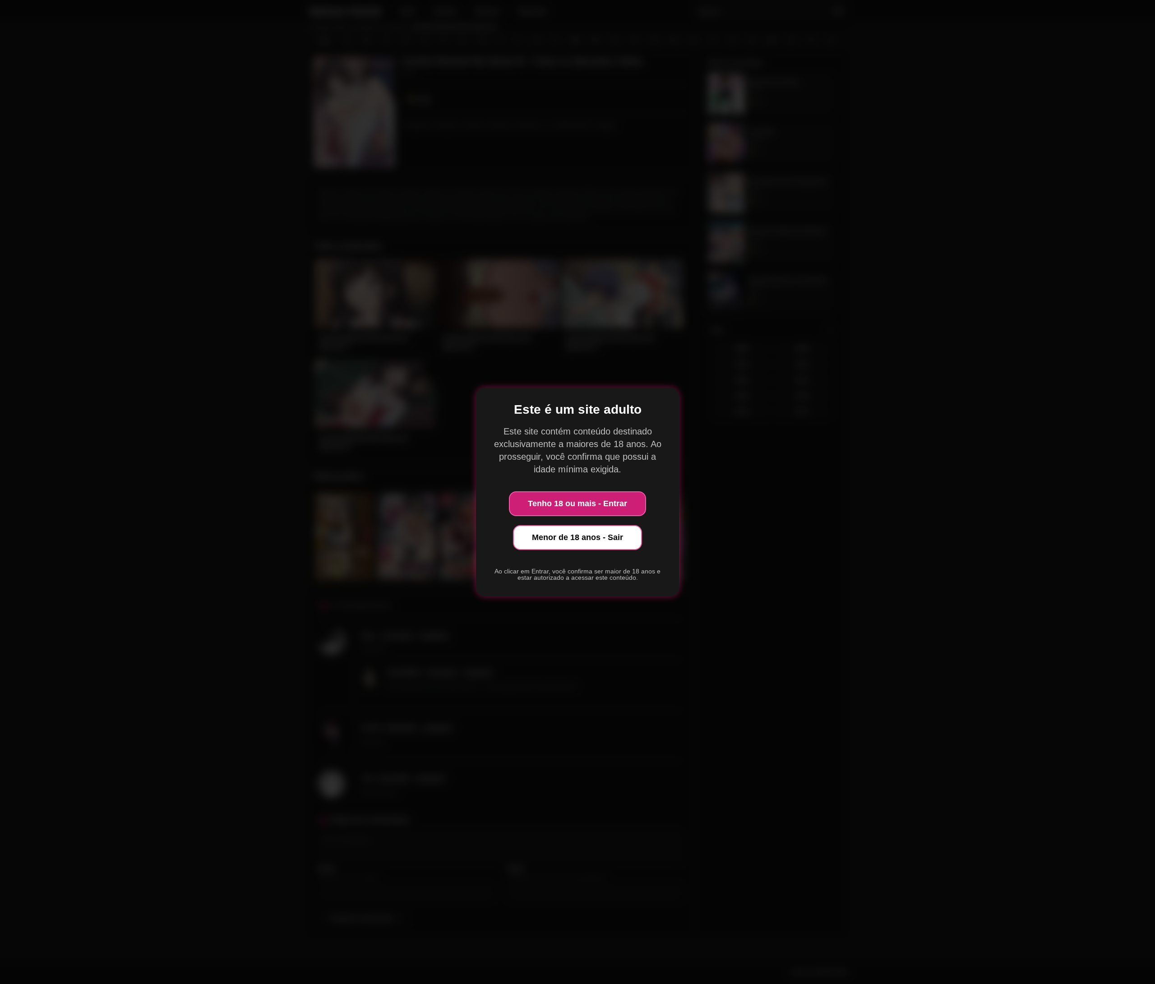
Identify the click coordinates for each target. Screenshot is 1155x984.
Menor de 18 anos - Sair (577, 537)
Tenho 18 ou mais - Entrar (577, 503)
